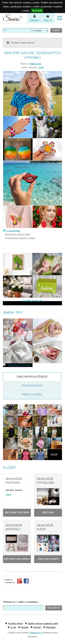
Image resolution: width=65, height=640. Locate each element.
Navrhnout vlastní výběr (17, 234)
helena (8, 494)
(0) (48, 20)
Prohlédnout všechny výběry (20, 237)
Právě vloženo (32, 394)
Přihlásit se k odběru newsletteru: (21, 601)
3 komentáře (13, 230)
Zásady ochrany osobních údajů (43, 623)
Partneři (37, 627)
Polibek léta (35, 63)
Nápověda (51, 627)
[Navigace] (59, 18)
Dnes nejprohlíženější (32, 376)
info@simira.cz (36, 632)
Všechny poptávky (17, 512)
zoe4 (41, 67)
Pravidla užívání (15, 623)
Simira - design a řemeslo (13, 18)
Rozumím (37, 10)
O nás (13, 627)
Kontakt (24, 627)
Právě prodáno (32, 385)
